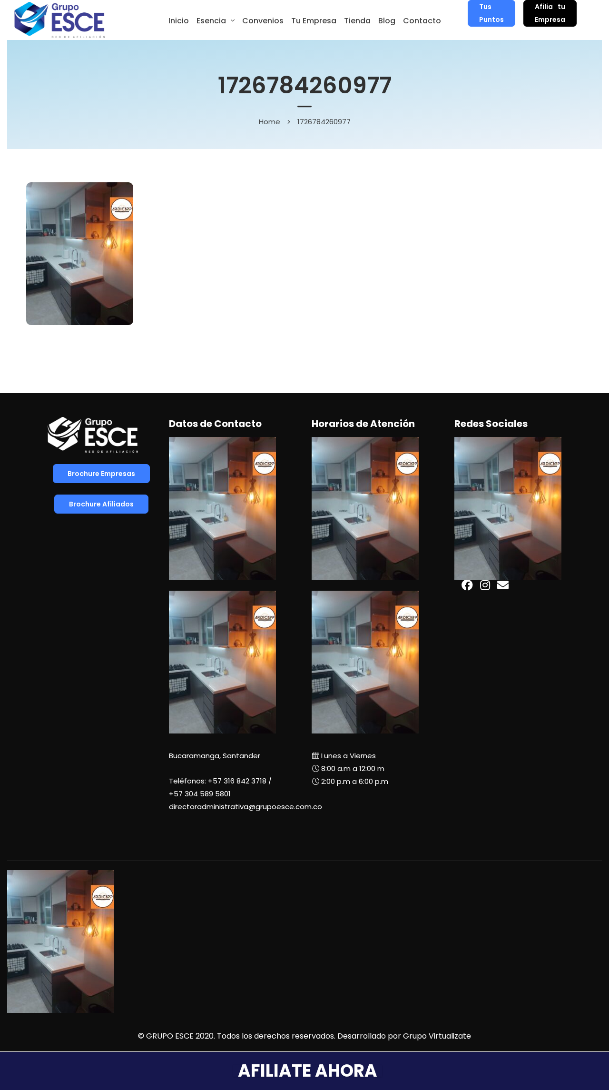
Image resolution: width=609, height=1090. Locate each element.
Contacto (422, 20)
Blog (386, 20)
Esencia (211, 20)
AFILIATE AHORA (307, 1071)
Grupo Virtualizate (437, 1036)
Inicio (178, 20)
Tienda (357, 20)
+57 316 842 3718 (237, 781)
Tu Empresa (313, 20)
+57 (200, 794)
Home (269, 122)
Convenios (263, 20)
